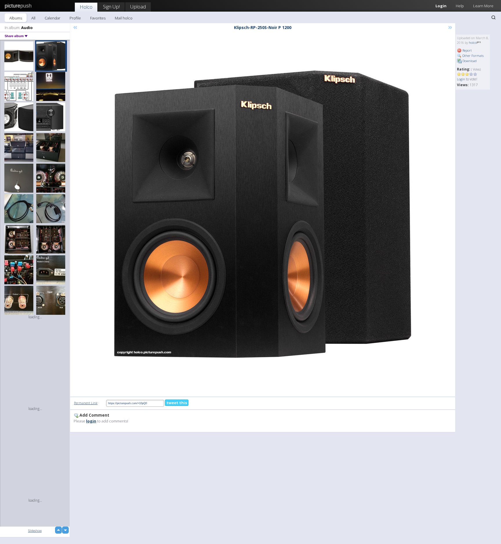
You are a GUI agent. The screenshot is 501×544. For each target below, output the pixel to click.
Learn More (483, 5)
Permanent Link (85, 403)
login (91, 421)
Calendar (52, 18)
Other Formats (473, 55)
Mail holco (123, 18)
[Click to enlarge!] (262, 214)
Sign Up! (111, 6)
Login (440, 5)
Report (467, 50)
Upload (138, 6)
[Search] (493, 17)
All (33, 18)
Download (469, 61)
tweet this (176, 402)
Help (460, 5)
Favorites (98, 18)
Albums (15, 18)
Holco (86, 6)
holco (473, 42)
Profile (75, 18)
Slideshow (35, 530)
